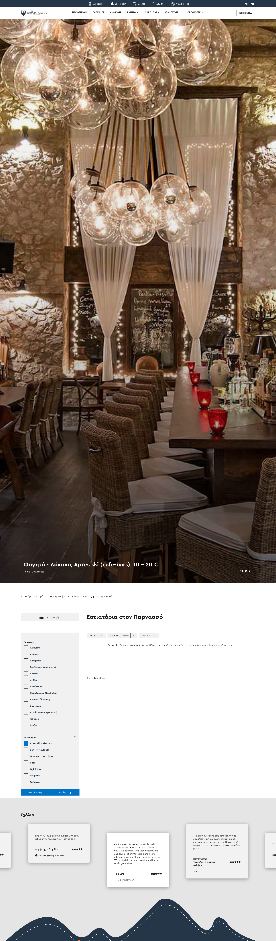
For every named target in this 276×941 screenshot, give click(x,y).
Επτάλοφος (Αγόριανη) (43, 667)
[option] (138, 855)
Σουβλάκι (35, 775)
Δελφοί (34, 673)
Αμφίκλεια (36, 686)
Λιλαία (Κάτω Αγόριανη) (43, 712)
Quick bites (36, 769)
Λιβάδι (34, 680)
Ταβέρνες (35, 782)
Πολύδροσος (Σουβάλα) (43, 692)
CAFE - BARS (152, 12)
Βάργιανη (35, 705)
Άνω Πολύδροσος (40, 699)
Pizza (33, 762)
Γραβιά (34, 725)
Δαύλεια (34, 654)
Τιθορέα (34, 718)
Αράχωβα (35, 660)
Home (27, 571)
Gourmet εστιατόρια (41, 756)
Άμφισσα (35, 647)
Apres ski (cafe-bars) (41, 743)
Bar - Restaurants (39, 749)
